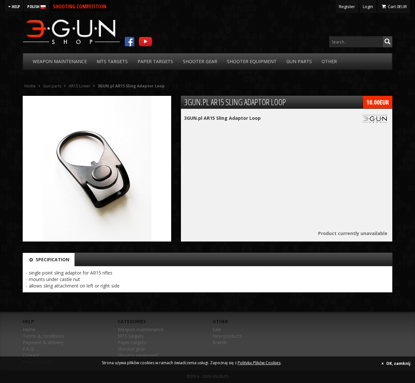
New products (227, 336)
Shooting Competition (79, 6)
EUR (397, 6)
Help (15, 6)
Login (368, 6)
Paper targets (132, 342)
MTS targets (131, 336)
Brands (219, 342)
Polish (34, 6)
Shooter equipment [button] (252, 61)
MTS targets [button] (112, 61)
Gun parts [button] (299, 61)
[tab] (49, 259)
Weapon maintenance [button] (60, 61)
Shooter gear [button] (200, 61)
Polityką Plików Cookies (259, 363)
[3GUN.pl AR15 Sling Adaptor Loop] (97, 169)
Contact (31, 355)
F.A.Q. (29, 349)
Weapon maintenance (141, 329)
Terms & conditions (43, 336)
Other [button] (329, 61)
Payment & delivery (43, 342)
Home (29, 329)
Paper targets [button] (155, 61)
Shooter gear (131, 349)
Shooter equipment (138, 355)
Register (347, 6)
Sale (216, 329)
